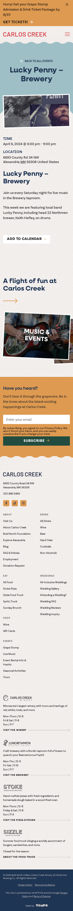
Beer (43, 533)
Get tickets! (15, 22)
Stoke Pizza (10, 588)
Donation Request (14, 565)
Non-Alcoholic (48, 552)
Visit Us (7, 521)
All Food (8, 582)
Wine (43, 527)
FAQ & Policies (11, 552)
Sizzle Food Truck (13, 595)
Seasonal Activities (14, 670)
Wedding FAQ (48, 601)
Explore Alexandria (14, 540)
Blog (5, 546)
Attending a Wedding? (53, 595)
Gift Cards (9, 630)
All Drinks (45, 521)
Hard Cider (46, 540)
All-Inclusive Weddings (53, 582)
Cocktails (45, 546)
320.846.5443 (11, 493)
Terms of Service (41, 896)
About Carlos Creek (14, 527)
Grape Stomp (11, 647)
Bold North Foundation (17, 533)
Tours (6, 677)
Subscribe (34, 441)
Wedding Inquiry (50, 614)
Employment (10, 559)
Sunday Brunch (12, 607)
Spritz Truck (10, 601)
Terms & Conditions (45, 884)
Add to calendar (24, 239)
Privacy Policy (53, 428)
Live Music (9, 653)
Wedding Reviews (50, 607)
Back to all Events (39, 61)
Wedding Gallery (49, 588)
